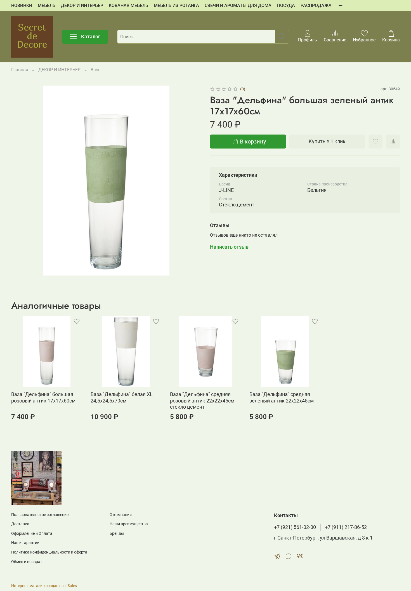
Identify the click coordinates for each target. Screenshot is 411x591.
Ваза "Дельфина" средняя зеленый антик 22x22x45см (281, 397)
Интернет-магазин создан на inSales (44, 585)
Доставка (20, 524)
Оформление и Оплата (31, 533)
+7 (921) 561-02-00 (295, 527)
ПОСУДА (286, 5)
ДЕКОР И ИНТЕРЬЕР (82, 5)
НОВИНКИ (21, 5)
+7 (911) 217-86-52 (346, 527)
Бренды (117, 533)
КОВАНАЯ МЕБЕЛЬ (128, 5)
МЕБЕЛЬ (46, 5)
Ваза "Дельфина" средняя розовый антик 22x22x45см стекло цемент (202, 400)
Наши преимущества (129, 524)
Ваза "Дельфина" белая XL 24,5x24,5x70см (122, 397)
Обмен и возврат (26, 561)
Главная (19, 69)
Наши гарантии (25, 542)
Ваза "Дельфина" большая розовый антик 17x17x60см (43, 397)
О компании (121, 514)
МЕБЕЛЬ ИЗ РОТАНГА (176, 5)
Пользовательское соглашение (39, 514)
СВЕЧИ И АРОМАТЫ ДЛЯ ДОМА (238, 5)
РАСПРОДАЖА (316, 5)
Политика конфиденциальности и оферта (49, 552)
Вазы (96, 69)
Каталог (90, 36)
